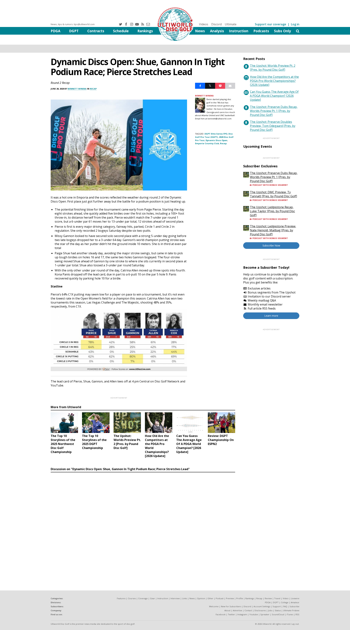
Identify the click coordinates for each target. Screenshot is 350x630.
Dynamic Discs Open (216, 140)
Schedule (121, 30)
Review (268, 598)
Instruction (238, 30)
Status (278, 610)
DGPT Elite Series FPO (216, 133)
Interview (175, 598)
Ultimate (230, 24)
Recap (93, 88)
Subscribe (294, 606)
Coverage (143, 598)
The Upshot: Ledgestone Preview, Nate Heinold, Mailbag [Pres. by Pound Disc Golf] (273, 230)
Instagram (242, 614)
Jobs (270, 610)
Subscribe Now (271, 245)
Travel (277, 598)
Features (121, 598)
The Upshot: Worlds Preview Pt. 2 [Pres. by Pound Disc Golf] (272, 68)
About (227, 610)
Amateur (295, 602)
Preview (230, 598)
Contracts (95, 30)
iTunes (290, 614)
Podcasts (261, 30)
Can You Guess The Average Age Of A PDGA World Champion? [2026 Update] (274, 96)
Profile (239, 598)
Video (286, 598)
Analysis (217, 30)
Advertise (237, 610)
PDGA (55, 30)
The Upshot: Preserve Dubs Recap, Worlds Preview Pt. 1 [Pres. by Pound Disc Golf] (274, 111)
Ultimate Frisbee (291, 610)
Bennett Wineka (77, 88)
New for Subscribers (231, 606)
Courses (132, 598)
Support (277, 606)
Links (184, 598)
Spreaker (264, 614)
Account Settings (262, 606)
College (284, 602)
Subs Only (282, 30)
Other (210, 598)
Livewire (295, 598)
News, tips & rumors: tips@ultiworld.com (73, 24)
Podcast (219, 598)
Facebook (220, 614)
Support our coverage (270, 24)
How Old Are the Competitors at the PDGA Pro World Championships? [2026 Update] (274, 81)
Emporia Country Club (207, 143)
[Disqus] (143, 523)
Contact (248, 610)
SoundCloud (278, 614)
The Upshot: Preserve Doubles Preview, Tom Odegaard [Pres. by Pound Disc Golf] (272, 126)
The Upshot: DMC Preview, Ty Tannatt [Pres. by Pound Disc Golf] (273, 194)
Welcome (214, 606)
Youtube (253, 614)
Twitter (231, 614)
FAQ (285, 606)
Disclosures (260, 610)
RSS (297, 614)
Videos (203, 24)
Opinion (201, 598)
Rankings (145, 30)
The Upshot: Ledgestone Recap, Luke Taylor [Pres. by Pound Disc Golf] (272, 211)
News (200, 30)
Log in (295, 24)
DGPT (74, 30)
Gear (152, 598)
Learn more (271, 315)
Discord (216, 24)
